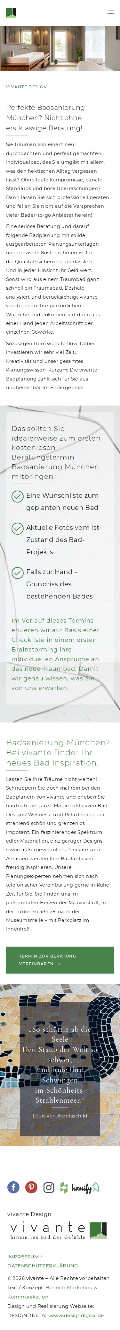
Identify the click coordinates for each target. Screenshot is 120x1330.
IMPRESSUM (23, 1257)
